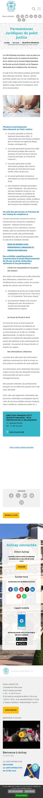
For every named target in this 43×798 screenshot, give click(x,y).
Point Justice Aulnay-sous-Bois (22, 447)
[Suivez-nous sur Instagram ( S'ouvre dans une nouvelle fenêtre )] (27, 589)
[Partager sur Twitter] (18, 495)
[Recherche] (33, 8)
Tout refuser (29, 791)
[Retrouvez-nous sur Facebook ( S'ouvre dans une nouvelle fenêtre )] (10, 589)
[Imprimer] (31, 495)
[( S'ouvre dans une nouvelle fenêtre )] (18, 16)
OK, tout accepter (15, 791)
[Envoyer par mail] (21, 502)
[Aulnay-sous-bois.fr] (11, 6)
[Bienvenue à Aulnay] (21, 735)
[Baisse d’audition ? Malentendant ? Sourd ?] (24, 20)
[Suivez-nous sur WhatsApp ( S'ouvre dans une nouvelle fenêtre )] (24, 596)
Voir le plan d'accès (16, 432)
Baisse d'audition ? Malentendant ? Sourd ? (21, 702)
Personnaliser (21, 795)
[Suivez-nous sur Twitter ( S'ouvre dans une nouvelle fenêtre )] (16, 589)
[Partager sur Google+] (25, 495)
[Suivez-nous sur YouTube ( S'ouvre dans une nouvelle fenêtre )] (21, 589)
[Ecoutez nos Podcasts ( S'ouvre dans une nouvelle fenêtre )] (18, 596)
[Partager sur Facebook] (11, 495)
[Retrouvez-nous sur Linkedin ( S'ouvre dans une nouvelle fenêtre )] (32, 589)
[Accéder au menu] (39, 8)
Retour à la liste (11, 515)
